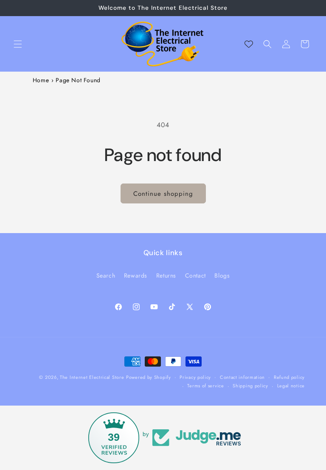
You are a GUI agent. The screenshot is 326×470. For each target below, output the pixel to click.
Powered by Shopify (148, 377)
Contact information (242, 377)
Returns (166, 275)
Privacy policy (195, 377)
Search (105, 275)
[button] (17, 44)
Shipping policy (250, 385)
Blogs (222, 275)
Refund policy (289, 377)
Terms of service (205, 385)
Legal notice (291, 385)
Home (41, 80)
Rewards (135, 275)
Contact (195, 275)
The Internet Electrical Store (92, 377)
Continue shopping (163, 193)
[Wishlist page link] (248, 44)
